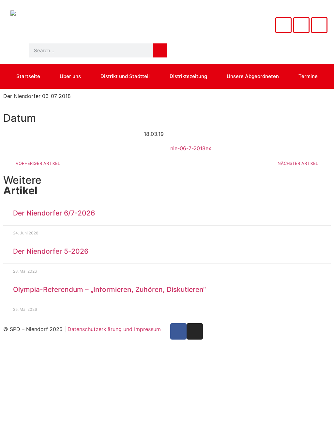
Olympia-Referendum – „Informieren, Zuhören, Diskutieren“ (109, 289)
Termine (308, 76)
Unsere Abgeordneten (253, 76)
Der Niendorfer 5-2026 (50, 251)
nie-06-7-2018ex (190, 148)
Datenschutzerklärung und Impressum (114, 329)
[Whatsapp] (319, 25)
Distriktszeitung (188, 76)
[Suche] (160, 50)
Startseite (28, 76)
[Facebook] (301, 25)
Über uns (70, 76)
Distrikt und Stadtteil (125, 76)
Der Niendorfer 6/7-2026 (54, 213)
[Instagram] (283, 25)
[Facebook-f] (178, 331)
